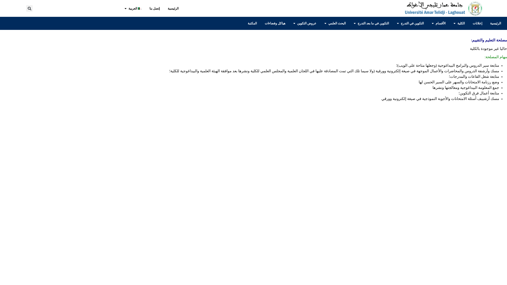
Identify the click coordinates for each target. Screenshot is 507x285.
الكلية (461, 23)
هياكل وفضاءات (275, 23)
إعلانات (477, 23)
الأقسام (441, 23)
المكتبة (252, 23)
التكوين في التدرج (412, 23)
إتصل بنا (155, 8)
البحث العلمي (337, 23)
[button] (29, 8)
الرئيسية (173, 8)
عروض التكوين (306, 23)
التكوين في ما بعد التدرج (373, 23)
